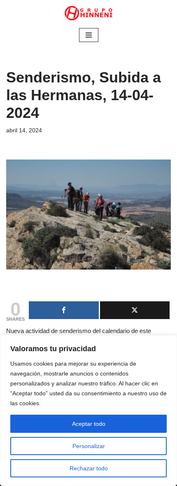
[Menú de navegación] (88, 35)
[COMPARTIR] (64, 310)
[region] (88, 410)
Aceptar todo (88, 423)
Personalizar (88, 446)
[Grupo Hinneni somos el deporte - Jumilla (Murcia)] (88, 13)
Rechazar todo (89, 468)
